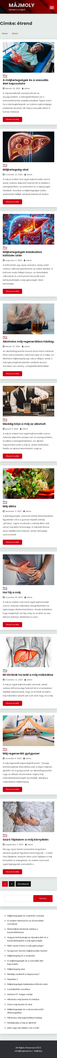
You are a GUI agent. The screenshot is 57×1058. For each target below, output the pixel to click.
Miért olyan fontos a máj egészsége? (25, 945)
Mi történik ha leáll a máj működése (28, 675)
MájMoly (22, 5)
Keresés (42, 898)
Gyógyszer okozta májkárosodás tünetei (27, 950)
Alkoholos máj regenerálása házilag (28, 341)
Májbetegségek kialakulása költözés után (22, 253)
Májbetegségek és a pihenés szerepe (25, 915)
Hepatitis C (12, 979)
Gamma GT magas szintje (20, 994)
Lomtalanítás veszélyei (18, 989)
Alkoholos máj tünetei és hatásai (23, 999)
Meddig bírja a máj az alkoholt (24, 424)
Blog (5, 75)
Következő (23, 884)
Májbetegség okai (15, 169)
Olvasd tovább (12, 119)
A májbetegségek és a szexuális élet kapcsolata (25, 81)
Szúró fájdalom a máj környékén (26, 839)
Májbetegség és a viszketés (21, 955)
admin (27, 88)
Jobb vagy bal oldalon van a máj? (23, 1027)
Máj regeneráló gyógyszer (21, 753)
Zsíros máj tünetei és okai (19, 1004)
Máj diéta (9, 506)
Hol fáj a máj (11, 592)
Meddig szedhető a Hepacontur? (23, 974)
